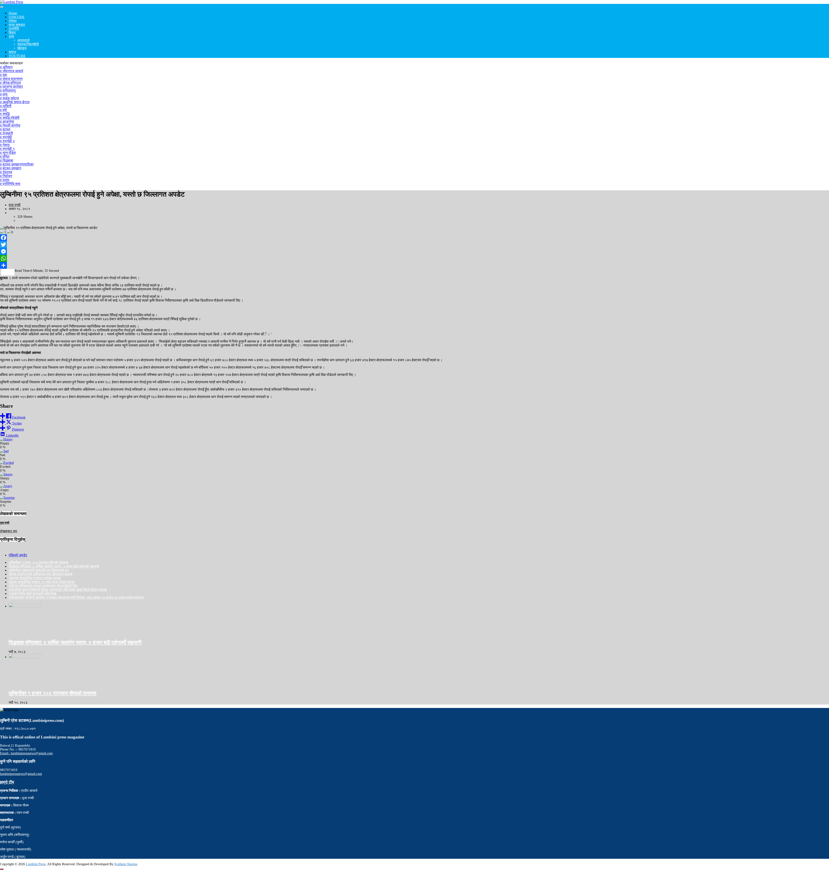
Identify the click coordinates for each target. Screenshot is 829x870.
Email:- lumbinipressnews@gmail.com (26, 753)
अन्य (11, 36)
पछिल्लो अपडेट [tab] (18, 555)
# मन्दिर (4, 156)
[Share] (414, 265)
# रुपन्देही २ (7, 141)
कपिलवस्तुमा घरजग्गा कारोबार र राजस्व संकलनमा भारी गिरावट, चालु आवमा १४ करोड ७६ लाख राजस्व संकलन (76, 597)
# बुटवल (5, 129)
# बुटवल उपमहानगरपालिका (17, 164)
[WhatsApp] (414, 258)
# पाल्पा (4, 180)
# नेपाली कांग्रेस (10, 125)
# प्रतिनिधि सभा (10, 184)
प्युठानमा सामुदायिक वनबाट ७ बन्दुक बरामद (35, 578)
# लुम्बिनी (5, 106)
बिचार (12, 32)
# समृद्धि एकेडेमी (9, 117)
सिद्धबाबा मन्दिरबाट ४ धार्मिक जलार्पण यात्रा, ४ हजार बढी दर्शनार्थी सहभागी (54, 566)
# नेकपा (5, 145)
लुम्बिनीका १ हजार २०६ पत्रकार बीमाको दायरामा (39, 562)
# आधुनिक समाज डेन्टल (15, 102)
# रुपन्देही (6, 137)
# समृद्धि (5, 114)
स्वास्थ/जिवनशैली (28, 44)
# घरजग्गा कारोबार (11, 86)
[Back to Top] (1, 869)
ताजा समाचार (17, 25)
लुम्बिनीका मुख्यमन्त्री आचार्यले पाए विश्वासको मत (39, 570)
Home (13, 13)
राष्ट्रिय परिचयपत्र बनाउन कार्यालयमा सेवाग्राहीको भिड (43, 586)
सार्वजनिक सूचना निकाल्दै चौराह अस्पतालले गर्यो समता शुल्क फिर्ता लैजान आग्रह (58, 590)
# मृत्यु (3, 94)
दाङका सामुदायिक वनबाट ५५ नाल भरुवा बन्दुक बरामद (42, 582)
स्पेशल (13, 21)
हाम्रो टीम (7, 782)
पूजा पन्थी (15, 205)
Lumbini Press (36, 864)
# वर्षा (3, 110)
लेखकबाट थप (8, 531)
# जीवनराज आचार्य (11, 71)
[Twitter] (414, 244)
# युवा (3, 75)
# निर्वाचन (6, 176)
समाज (12, 52)
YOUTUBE (17, 56)
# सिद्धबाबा (6, 160)
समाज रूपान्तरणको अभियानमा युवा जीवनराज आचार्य (40, 574)
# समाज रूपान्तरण (11, 79)
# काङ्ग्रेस (7, 121)
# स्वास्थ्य (6, 172)
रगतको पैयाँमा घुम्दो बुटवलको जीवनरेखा (33, 593)
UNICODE (17, 17)
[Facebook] (414, 237)
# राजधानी (6, 133)
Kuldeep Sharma (125, 864)
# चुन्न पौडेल (8, 152)
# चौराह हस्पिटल (10, 82)
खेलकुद (22, 48)
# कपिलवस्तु (8, 90)
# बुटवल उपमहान (10, 168)
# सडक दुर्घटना (9, 98)
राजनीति (14, 28)
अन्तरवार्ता (23, 40)
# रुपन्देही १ (7, 149)
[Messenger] (414, 251)
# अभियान (6, 67)
